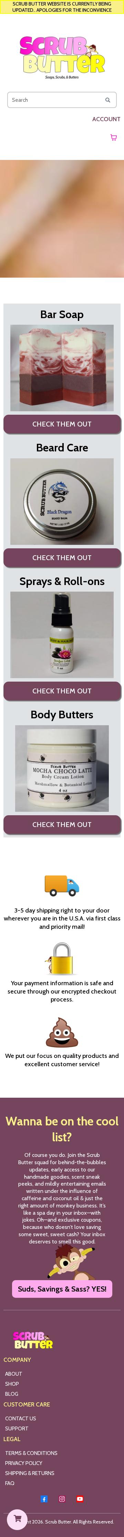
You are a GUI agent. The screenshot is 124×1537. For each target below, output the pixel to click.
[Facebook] (44, 1499)
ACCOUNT (106, 119)
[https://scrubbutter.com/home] (62, 54)
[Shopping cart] (113, 137)
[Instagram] (62, 1499)
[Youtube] (80, 1499)
